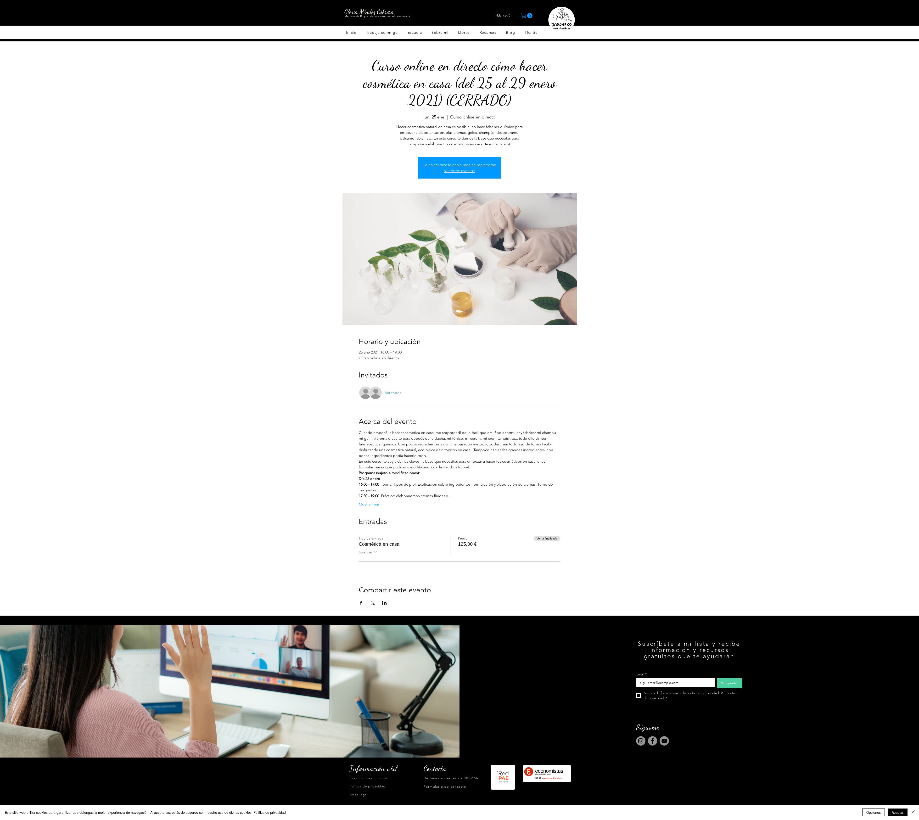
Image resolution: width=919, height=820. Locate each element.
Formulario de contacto (445, 786)
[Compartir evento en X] (372, 603)
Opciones (873, 812)
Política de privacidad (269, 812)
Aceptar (897, 812)
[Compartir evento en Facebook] (361, 603)
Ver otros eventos (459, 170)
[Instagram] (640, 741)
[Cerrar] (913, 812)
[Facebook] (652, 741)
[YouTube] (664, 741)
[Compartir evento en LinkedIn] (384, 603)
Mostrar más (369, 504)
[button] (527, 15)
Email (641, 674)
